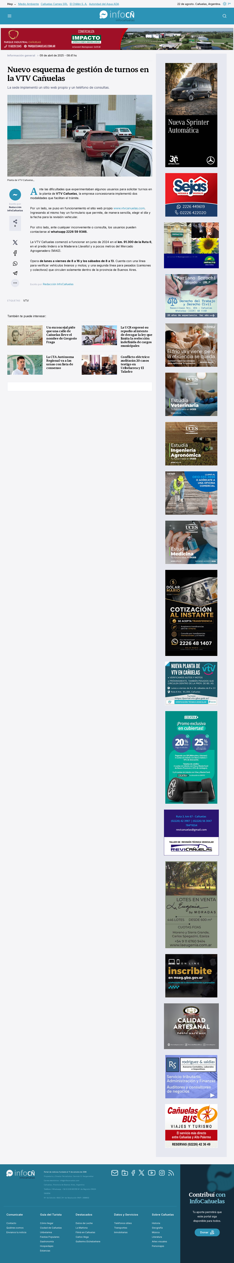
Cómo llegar (46, 1223)
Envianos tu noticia (16, 1232)
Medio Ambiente (28, 4)
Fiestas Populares (49, 1237)
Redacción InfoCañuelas (58, 284)
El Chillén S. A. (78, 4)
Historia (156, 1223)
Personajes (158, 1246)
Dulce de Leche (84, 1223)
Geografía (157, 1227)
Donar (204, 1232)
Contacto (11, 1223)
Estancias (45, 1250)
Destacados (84, 1214)
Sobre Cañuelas (163, 1214)
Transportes (120, 1227)
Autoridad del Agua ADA (104, 4)
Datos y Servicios (126, 1214)
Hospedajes (46, 1246)
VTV (26, 300)
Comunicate (14, 1214)
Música (156, 1232)
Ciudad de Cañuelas (51, 1227)
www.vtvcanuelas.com (129, 208)
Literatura (157, 1237)
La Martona (82, 1227)
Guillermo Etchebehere (88, 1241)
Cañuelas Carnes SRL (54, 4)
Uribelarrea (46, 1232)
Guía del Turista (51, 1214)
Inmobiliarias (121, 1232)
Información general (21, 55)
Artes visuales (159, 1241)
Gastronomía (47, 1241)
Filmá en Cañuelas (85, 1232)
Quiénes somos (15, 1227)
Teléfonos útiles (123, 1223)
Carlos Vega (82, 1237)
